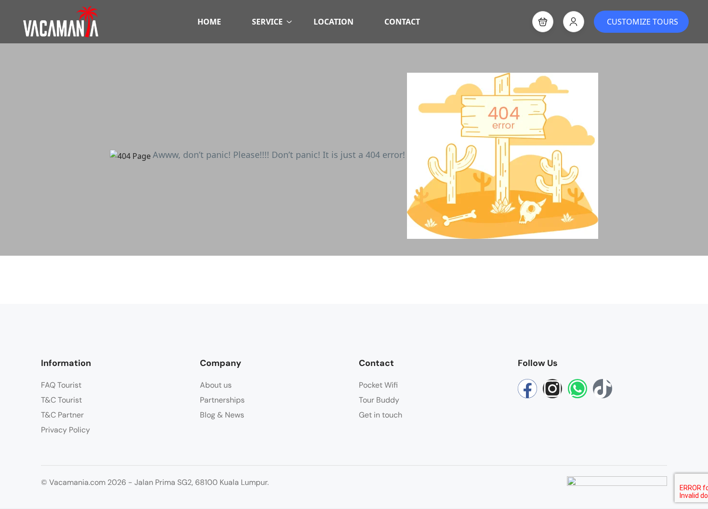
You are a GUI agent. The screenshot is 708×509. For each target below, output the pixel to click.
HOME (209, 21)
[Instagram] (552, 388)
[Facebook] (527, 388)
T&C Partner (62, 415)
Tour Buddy (379, 400)
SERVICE (267, 21)
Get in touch (380, 415)
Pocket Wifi (378, 385)
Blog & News (222, 415)
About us (216, 385)
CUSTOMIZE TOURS (642, 21)
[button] (542, 21)
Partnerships (222, 400)
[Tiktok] (602, 388)
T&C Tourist (61, 400)
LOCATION (334, 21)
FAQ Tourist (61, 385)
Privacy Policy (65, 430)
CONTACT (402, 21)
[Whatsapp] (577, 388)
